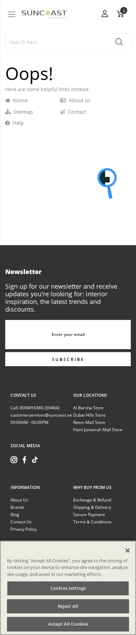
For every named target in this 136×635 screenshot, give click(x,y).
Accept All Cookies (68, 624)
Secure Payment (89, 514)
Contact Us (21, 522)
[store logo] (44, 14)
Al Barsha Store (88, 408)
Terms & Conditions (92, 522)
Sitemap (21, 111)
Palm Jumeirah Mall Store (97, 430)
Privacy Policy (23, 529)
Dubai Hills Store (89, 415)
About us (78, 100)
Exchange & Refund (92, 500)
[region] (68, 588)
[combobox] (56, 42)
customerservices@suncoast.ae (41, 415)
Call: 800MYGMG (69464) (35, 408)
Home (19, 100)
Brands (17, 507)
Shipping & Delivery (92, 507)
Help (17, 122)
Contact (75, 111)
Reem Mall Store (89, 422)
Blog (14, 514)
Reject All (68, 606)
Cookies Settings (68, 588)
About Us (19, 500)
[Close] (127, 550)
